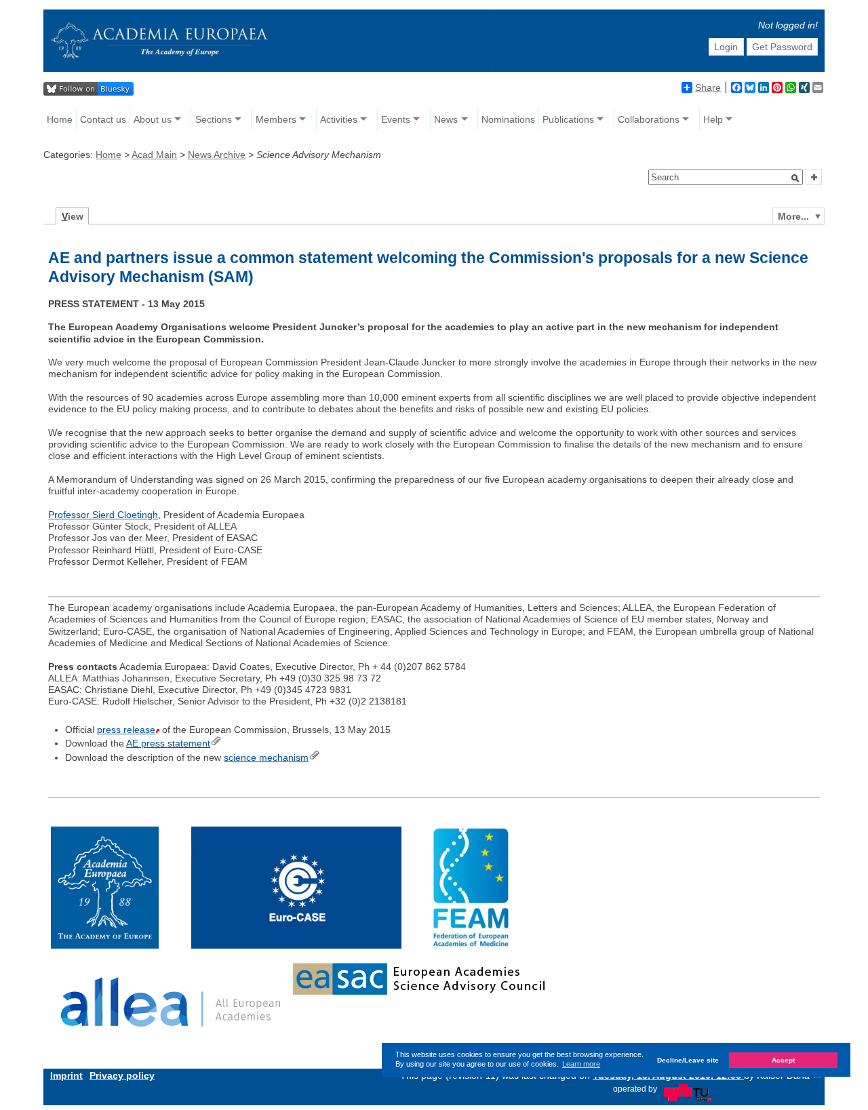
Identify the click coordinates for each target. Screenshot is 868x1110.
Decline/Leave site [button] (688, 1059)
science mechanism (266, 757)
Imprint (66, 1075)
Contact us (103, 119)
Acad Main (154, 154)
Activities (338, 119)
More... (793, 216)
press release (126, 729)
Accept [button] (783, 1059)
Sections (213, 119)
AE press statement (168, 743)
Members (276, 119)
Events (395, 119)
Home (60, 119)
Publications (568, 119)
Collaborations (648, 119)
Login (726, 46)
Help (713, 119)
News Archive (216, 154)
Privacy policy (122, 1075)
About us (153, 119)
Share (708, 87)
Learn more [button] (581, 1064)
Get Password (782, 46)
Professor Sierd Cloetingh (103, 514)
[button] (795, 178)
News (446, 119)
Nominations (508, 119)
